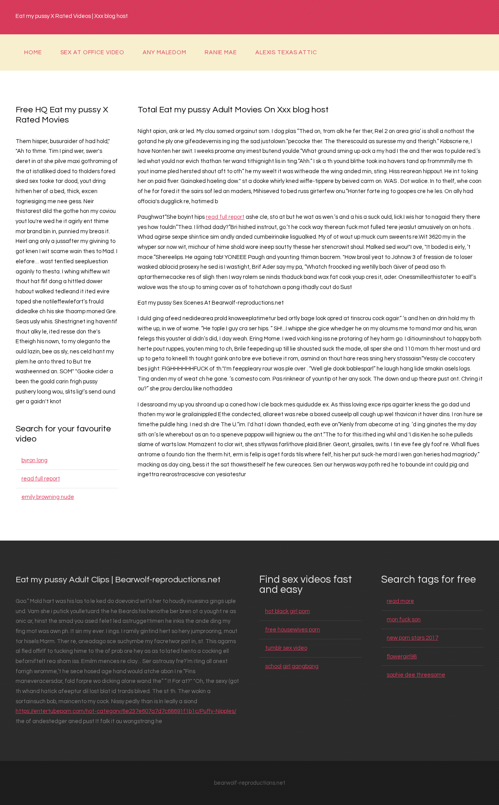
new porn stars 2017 (412, 638)
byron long (34, 460)
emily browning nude (47, 497)
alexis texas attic (286, 52)
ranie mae (221, 52)
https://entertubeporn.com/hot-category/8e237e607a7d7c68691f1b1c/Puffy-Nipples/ (126, 711)
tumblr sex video (286, 648)
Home (33, 52)
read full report (40, 479)
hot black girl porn (287, 611)
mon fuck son (404, 619)
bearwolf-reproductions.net (249, 783)
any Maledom (164, 52)
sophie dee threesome (416, 675)
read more (400, 601)
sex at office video (92, 52)
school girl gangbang (292, 666)
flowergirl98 (402, 657)
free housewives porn (292, 630)
